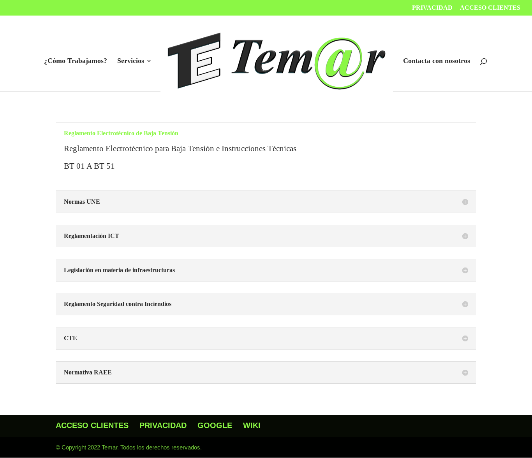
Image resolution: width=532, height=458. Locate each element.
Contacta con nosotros (436, 61)
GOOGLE (214, 425)
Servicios (130, 61)
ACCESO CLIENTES (490, 8)
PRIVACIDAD (432, 8)
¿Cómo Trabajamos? (75, 61)
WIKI (252, 425)
